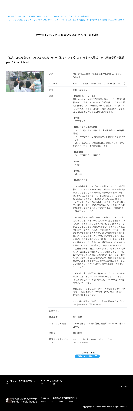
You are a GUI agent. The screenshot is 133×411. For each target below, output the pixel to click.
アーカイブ (22, 16)
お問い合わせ (58, 382)
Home (11, 16)
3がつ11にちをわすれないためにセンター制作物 (66, 16)
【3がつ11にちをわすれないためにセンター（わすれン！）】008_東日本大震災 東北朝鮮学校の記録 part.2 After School (67, 19)
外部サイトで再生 (85, 356)
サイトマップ (46, 382)
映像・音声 (36, 16)
